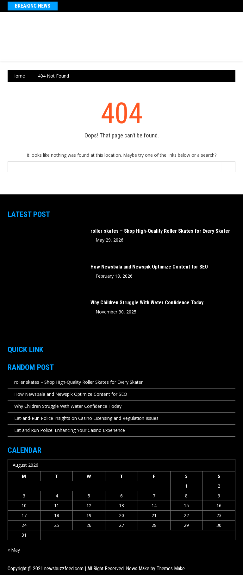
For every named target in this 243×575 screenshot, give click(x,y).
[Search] (228, 166)
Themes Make (171, 569)
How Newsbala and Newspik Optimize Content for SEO (149, 267)
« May (14, 550)
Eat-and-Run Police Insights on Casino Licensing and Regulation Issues (86, 418)
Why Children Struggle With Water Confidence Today (146, 303)
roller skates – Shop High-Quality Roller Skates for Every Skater (160, 231)
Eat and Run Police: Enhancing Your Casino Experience (69, 430)
